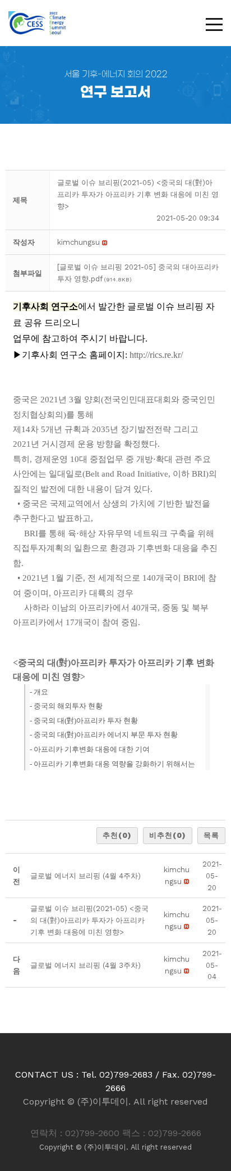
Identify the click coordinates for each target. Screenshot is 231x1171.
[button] (78, 242)
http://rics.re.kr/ (156, 355)
